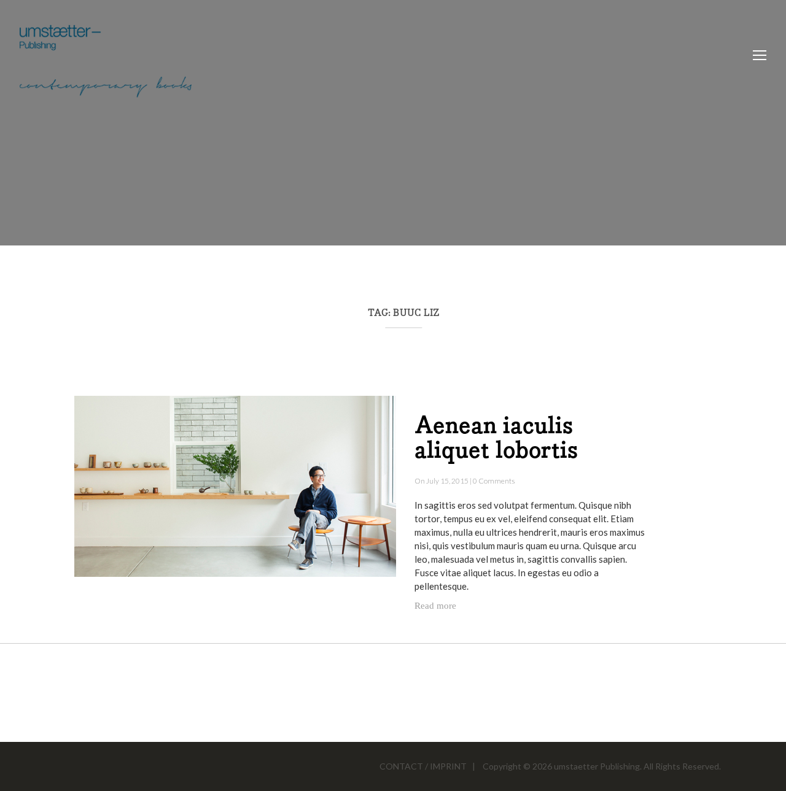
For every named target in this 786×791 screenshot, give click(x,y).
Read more (435, 606)
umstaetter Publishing (597, 766)
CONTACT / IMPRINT (423, 766)
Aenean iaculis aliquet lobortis (496, 438)
